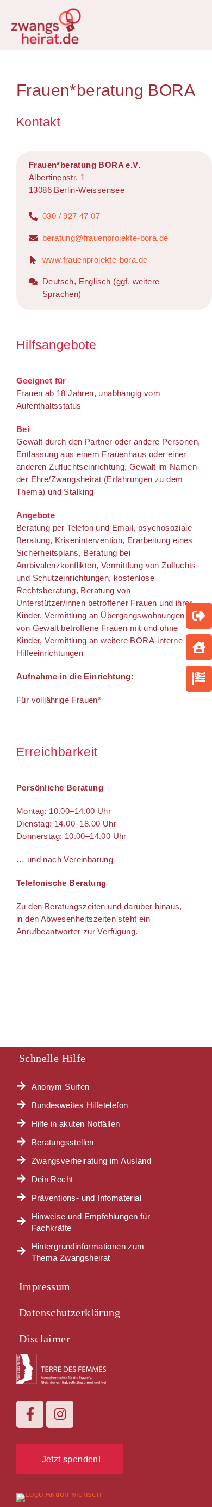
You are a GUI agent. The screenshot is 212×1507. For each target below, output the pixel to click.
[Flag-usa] (199, 679)
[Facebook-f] (29, 1414)
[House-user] (199, 647)
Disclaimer (44, 1339)
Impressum (45, 1286)
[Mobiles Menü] (198, 21)
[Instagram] (59, 1414)
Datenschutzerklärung (69, 1312)
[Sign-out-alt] (199, 616)
